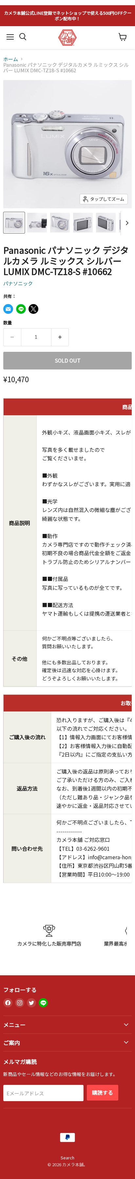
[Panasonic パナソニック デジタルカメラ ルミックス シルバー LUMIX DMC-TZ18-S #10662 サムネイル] (14, 222)
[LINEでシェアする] (21, 309)
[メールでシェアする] (8, 309)
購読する (102, 1092)
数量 (7, 322)
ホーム (10, 59)
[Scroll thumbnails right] (126, 223)
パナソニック (18, 283)
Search (67, 1157)
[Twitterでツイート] (33, 309)
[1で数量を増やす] (60, 337)
